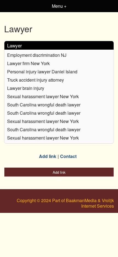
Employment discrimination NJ (36, 55)
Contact (68, 156)
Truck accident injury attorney (35, 80)
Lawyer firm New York (28, 63)
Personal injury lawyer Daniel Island (42, 71)
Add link (47, 156)
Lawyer (14, 45)
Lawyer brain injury (25, 88)
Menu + (59, 6)
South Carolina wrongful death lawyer (43, 104)
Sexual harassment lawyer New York (43, 96)
